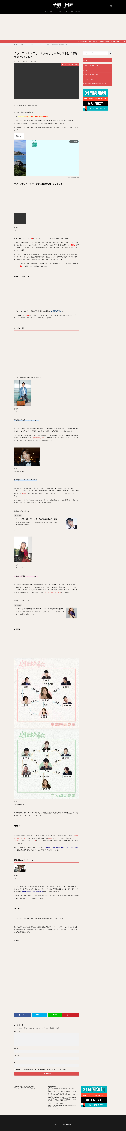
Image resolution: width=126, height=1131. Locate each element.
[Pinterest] (70, 1015)
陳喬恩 (50, 838)
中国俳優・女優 (89, 79)
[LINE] (55, 1015)
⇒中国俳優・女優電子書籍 (24, 1086)
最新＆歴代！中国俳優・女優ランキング (95, 83)
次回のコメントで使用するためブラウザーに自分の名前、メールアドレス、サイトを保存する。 (41, 1069)
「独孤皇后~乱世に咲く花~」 (52, 592)
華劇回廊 (68, 1125)
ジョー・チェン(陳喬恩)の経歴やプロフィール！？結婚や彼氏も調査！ (40, 609)
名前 (16, 1048)
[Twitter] (39, 1015)
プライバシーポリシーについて (56, 1103)
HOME (17, 44)
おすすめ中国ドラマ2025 (73, 11)
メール (16, 1055)
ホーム (46, 11)
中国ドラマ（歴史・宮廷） (92, 65)
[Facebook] (22, 1015)
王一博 (34, 840)
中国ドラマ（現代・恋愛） (27, 44)
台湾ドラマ (61, 11)
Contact (63, 1121)
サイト (16, 1062)
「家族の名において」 (38, 438)
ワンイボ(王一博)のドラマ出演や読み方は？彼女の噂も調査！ (37, 519)
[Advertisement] (63, 27)
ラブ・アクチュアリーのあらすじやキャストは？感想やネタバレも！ (52, 44)
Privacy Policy (51, 1106)
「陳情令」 (24, 493)
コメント (17, 1031)
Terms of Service (52, 1108)
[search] (110, 53)
